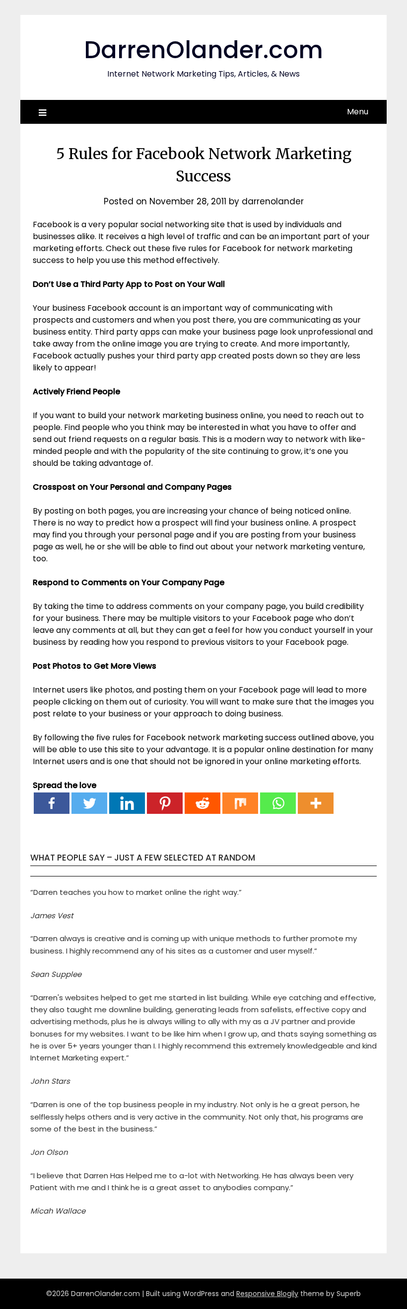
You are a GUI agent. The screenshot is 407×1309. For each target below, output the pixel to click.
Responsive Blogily (267, 1294)
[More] (316, 803)
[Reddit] (202, 803)
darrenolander (273, 201)
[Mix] (240, 803)
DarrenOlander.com (203, 50)
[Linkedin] (127, 803)
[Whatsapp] (278, 803)
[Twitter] (89, 803)
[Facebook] (51, 803)
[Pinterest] (165, 803)
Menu (357, 111)
